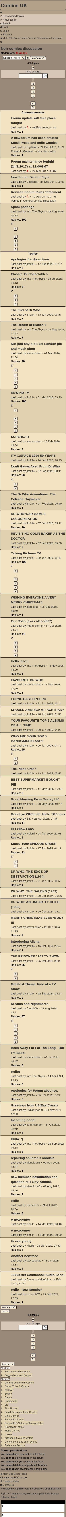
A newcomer (20, 1219)
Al (17, 53)
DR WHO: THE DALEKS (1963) (34, 891)
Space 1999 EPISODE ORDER (33, 843)
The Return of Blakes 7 (28, 325)
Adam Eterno (35, 625)
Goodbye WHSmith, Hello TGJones (38, 814)
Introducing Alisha (25, 941)
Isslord (31, 833)
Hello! (15, 1071)
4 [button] (33, 91)
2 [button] (33, 83)
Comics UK (14, 5)
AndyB (23, 53)
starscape (33, 607)
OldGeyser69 (35, 1110)
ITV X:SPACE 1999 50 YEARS (33, 455)
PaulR (30, 1245)
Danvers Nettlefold (38, 1279)
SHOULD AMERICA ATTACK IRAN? (37, 709)
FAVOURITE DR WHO (27, 680)
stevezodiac (34, 353)
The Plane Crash (24, 768)
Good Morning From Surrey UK (35, 799)
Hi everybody (21, 1241)
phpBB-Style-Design (48, 1493)
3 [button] (33, 87)
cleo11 (31, 1224)
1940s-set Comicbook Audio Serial (37, 1275)
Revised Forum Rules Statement (36, 192)
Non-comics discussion (21, 48)
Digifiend (32, 147)
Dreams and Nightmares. (30, 1004)
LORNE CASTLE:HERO (28, 699)
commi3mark (34, 1124)
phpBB (18, 1488)
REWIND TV (20, 392)
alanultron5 (33, 1162)
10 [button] (33, 103)
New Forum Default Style (30, 177)
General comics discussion (39, 151)
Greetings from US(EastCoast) (34, 1105)
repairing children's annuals (32, 1158)
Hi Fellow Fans (22, 829)
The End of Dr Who (25, 310)
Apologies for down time (30, 259)
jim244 (31, 264)
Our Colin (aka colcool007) (31, 621)
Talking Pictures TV (26, 553)
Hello (15, 1200)
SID (29, 818)
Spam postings (22, 207)
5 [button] (33, 95)
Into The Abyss (36, 211)
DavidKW (32, 1008)
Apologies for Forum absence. (34, 1090)
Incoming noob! (23, 1120)
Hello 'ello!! (19, 661)
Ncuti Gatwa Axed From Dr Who (35, 466)
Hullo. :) (17, 1139)
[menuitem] (12, 16)
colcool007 (33, 1294)
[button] (33, 68)
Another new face (24, 1256)
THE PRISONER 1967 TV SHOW (35, 956)
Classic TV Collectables (29, 274)
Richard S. (33, 1205)
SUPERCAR (20, 436)
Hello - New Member (26, 1289)
